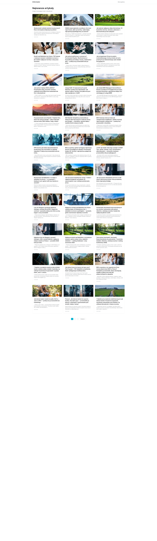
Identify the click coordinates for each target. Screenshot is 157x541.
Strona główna (121, 2)
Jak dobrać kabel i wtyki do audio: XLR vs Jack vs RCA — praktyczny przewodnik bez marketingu (47, 300)
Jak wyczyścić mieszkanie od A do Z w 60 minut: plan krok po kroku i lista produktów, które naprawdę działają (109, 179)
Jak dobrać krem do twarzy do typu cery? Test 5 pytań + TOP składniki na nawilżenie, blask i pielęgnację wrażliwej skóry (78, 269)
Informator (36, 2)
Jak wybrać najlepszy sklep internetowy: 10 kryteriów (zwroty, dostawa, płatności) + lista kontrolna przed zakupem (109, 29)
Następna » (83, 318)
